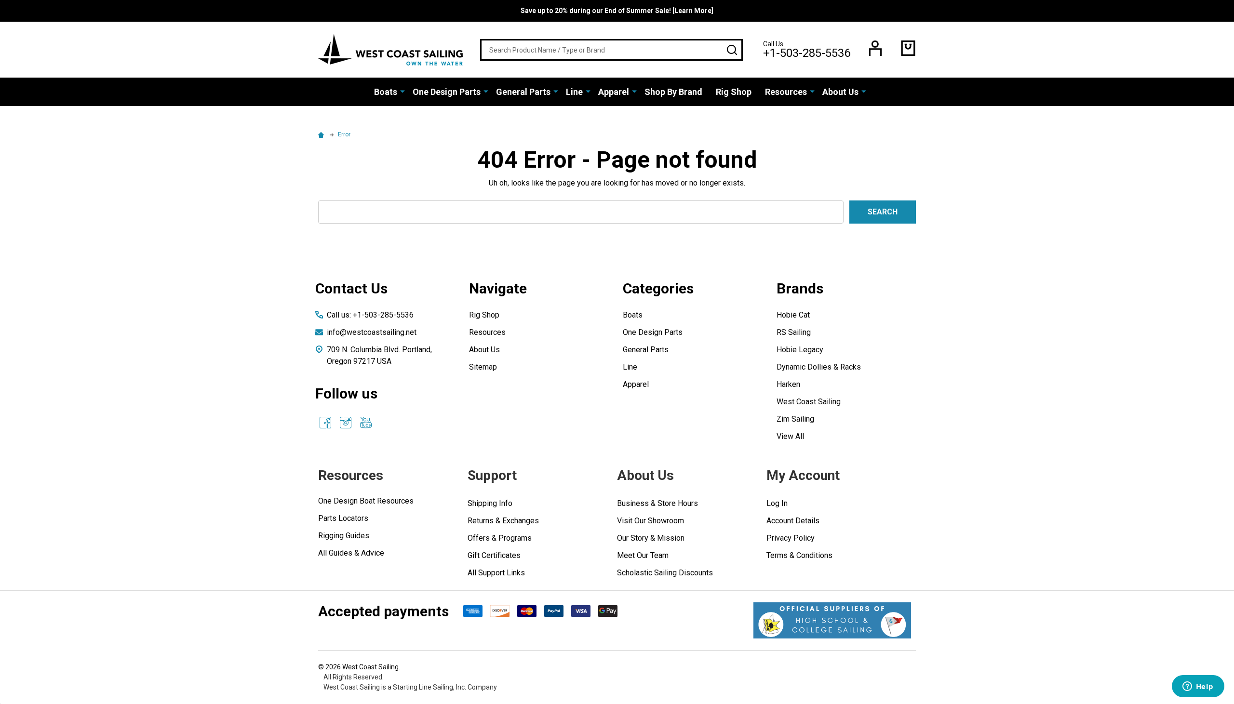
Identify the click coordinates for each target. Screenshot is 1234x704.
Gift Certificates (494, 555)
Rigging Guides (343, 535)
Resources (786, 92)
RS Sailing (794, 332)
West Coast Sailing (809, 401)
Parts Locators (343, 518)
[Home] (322, 134)
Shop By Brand (673, 92)
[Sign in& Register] (875, 48)
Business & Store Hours (657, 503)
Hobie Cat (793, 314)
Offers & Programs (500, 538)
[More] (402, 91)
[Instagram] (345, 422)
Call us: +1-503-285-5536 (370, 314)
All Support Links (496, 572)
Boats (385, 92)
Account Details (792, 520)
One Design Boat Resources (366, 500)
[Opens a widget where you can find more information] (1197, 687)
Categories (658, 288)
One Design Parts (447, 92)
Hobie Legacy (800, 349)
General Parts (523, 92)
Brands (800, 288)
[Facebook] (325, 422)
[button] (832, 620)
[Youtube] (366, 422)
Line (574, 92)
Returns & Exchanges (503, 520)
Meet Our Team (643, 555)
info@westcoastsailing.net (371, 332)
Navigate (498, 288)
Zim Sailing (795, 419)
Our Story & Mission (650, 538)
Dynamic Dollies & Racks (819, 367)
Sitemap (483, 367)
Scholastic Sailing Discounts (665, 572)
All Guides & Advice (351, 553)
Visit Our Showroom (650, 520)
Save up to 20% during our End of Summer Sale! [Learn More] (617, 10)
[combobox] (611, 50)
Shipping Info (490, 503)
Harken (788, 384)
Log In (777, 503)
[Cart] (908, 48)
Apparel (613, 92)
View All (790, 436)
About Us (840, 92)
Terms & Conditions (799, 555)
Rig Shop (733, 92)
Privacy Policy (790, 538)
